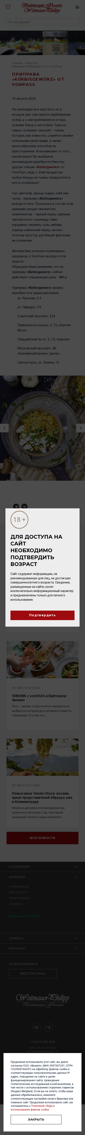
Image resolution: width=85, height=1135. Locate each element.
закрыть (36, 1119)
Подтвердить (42, 615)
